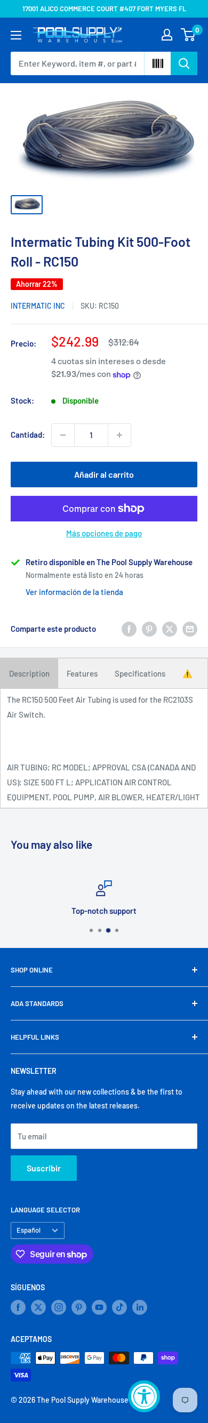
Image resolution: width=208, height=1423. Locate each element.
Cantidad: (28, 434)
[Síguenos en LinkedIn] (139, 1307)
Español (29, 1230)
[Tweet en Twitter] (169, 629)
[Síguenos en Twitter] (38, 1307)
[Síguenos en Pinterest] (78, 1307)
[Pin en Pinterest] (149, 629)
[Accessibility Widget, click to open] (144, 1396)
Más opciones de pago (104, 533)
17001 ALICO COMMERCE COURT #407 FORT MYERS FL (104, 8)
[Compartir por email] (189, 629)
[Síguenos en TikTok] (119, 1307)
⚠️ (187, 673)
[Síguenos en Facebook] (18, 1307)
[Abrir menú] (16, 35)
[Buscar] (184, 63)
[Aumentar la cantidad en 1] (119, 435)
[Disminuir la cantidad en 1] (63, 435)
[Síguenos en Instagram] (58, 1307)
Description (29, 673)
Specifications (140, 673)
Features (82, 673)
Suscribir (44, 1168)
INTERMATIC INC (38, 305)
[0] (188, 34)
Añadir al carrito (104, 474)
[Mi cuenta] (167, 35)
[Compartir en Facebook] (129, 629)
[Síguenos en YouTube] (99, 1307)
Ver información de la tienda (74, 592)
